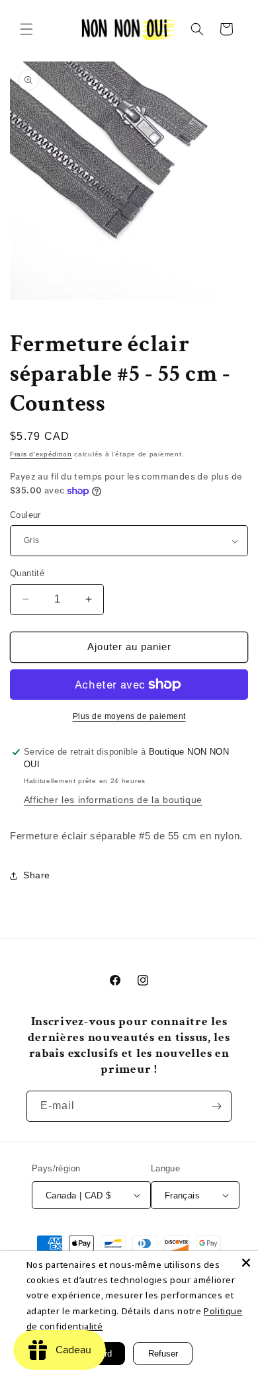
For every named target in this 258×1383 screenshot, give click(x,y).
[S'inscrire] (216, 1106)
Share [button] (36, 875)
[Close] (246, 1262)
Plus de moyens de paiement (129, 716)
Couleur (25, 515)
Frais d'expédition (41, 454)
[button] (26, 29)
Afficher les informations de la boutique (113, 799)
